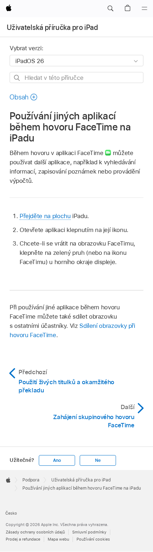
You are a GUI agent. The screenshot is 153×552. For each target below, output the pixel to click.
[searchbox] (76, 77)
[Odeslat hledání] (17, 78)
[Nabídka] (144, 8)
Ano (57, 460)
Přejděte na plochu (45, 216)
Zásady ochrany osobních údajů (35, 532)
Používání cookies (93, 539)
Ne (98, 460)
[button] (110, 8)
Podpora (30, 480)
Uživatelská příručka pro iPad (52, 27)
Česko (11, 513)
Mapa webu (58, 539)
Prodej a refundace (23, 539)
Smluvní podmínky (89, 532)
